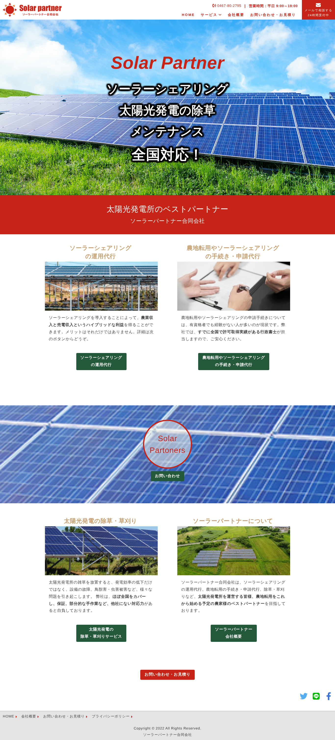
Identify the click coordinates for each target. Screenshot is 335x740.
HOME (188, 15)
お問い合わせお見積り (167, 674)
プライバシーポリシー (111, 716)
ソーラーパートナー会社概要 (233, 633)
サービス (209, 15)
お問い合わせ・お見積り (273, 15)
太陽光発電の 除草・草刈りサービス (101, 633)
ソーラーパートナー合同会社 (167, 735)
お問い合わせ (167, 476)
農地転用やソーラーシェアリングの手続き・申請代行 (233, 361)
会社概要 (236, 15)
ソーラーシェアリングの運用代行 (101, 361)
